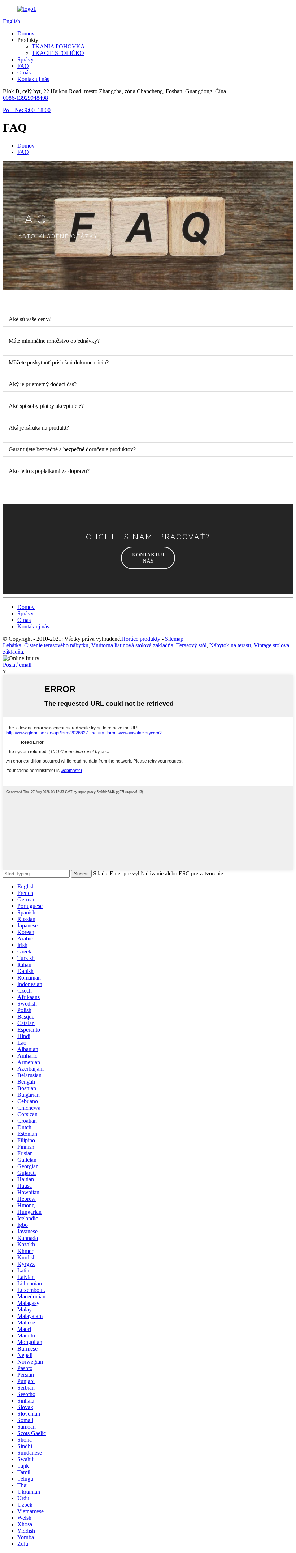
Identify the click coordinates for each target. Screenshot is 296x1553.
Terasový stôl (191, 645)
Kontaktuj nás (33, 79)
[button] (148, 558)
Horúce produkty (140, 639)
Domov (26, 33)
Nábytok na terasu (230, 645)
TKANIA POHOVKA (58, 46)
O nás (24, 72)
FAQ (23, 66)
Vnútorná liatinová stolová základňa (132, 645)
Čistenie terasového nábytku (56, 645)
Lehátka (12, 645)
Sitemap (174, 639)
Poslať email (17, 665)
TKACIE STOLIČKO (58, 53)
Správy (25, 59)
